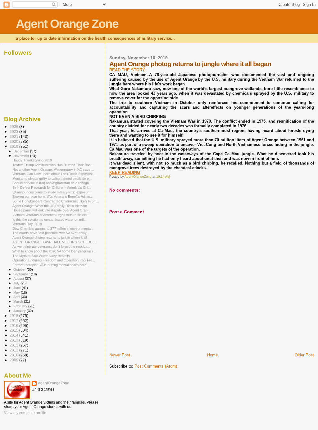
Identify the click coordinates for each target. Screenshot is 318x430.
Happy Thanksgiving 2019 (32, 160)
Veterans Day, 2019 (27, 224)
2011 (14, 350)
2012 (14, 345)
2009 (14, 360)
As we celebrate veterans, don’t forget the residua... (51, 246)
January (20, 311)
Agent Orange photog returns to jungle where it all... (50, 237)
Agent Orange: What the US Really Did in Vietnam (49, 206)
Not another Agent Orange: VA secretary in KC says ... (53, 169)
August (19, 278)
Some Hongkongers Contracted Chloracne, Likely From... (55, 201)
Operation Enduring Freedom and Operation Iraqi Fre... (53, 260)
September (22, 274)
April (17, 297)
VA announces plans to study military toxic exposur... (51, 192)
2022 (14, 131)
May (17, 292)
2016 (14, 326)
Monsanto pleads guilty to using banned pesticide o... (52, 178)
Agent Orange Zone (67, 23)
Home (212, 355)
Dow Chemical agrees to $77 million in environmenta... (52, 228)
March (18, 301)
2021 (14, 136)
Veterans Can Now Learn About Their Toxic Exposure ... (54, 174)
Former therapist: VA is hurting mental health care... (50, 265)
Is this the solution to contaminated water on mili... (49, 219)
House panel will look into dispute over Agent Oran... (51, 210)
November (21, 156)
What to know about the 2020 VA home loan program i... (53, 251)
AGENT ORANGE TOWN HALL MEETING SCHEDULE (54, 242)
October (20, 269)
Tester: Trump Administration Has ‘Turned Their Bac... (52, 165)
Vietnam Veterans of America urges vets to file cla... (50, 215)
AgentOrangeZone (53, 383)
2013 (14, 340)
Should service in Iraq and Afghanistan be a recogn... (52, 183)
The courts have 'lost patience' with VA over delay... (50, 233)
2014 (14, 335)
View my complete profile (25, 413)
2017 (14, 321)
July (16, 283)
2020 (14, 141)
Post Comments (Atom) (155, 366)
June (17, 288)
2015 (14, 330)
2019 (14, 146)
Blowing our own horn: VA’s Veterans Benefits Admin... (52, 196)
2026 (14, 126)
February (20, 306)
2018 (14, 316)
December (21, 151)
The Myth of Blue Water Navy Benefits (41, 256)
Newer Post (119, 355)
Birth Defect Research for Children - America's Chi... (51, 187)
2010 (14, 355)
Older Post (304, 355)
